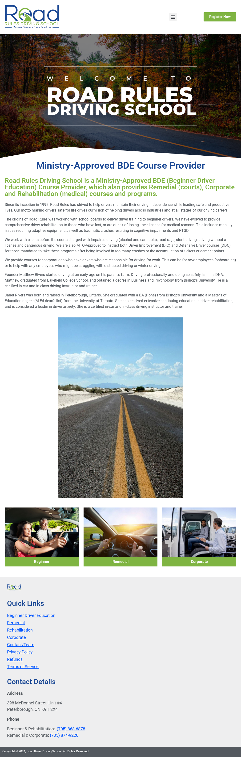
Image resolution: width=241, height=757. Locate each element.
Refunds (15, 659)
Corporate (16, 637)
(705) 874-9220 (64, 735)
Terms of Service (23, 666)
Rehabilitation (20, 630)
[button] (173, 17)
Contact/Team (20, 644)
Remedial (16, 622)
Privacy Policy (20, 651)
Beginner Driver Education (31, 615)
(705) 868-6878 (71, 728)
